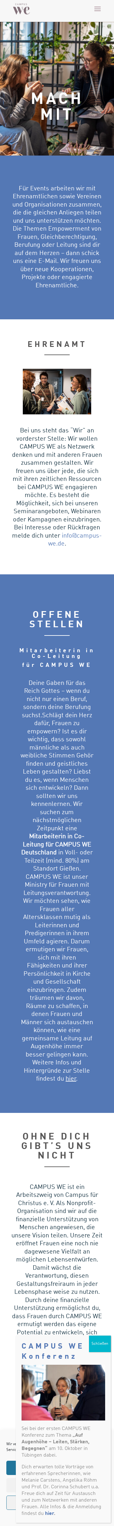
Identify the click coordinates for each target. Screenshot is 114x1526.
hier (71, 1079)
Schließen (100, 1344)
